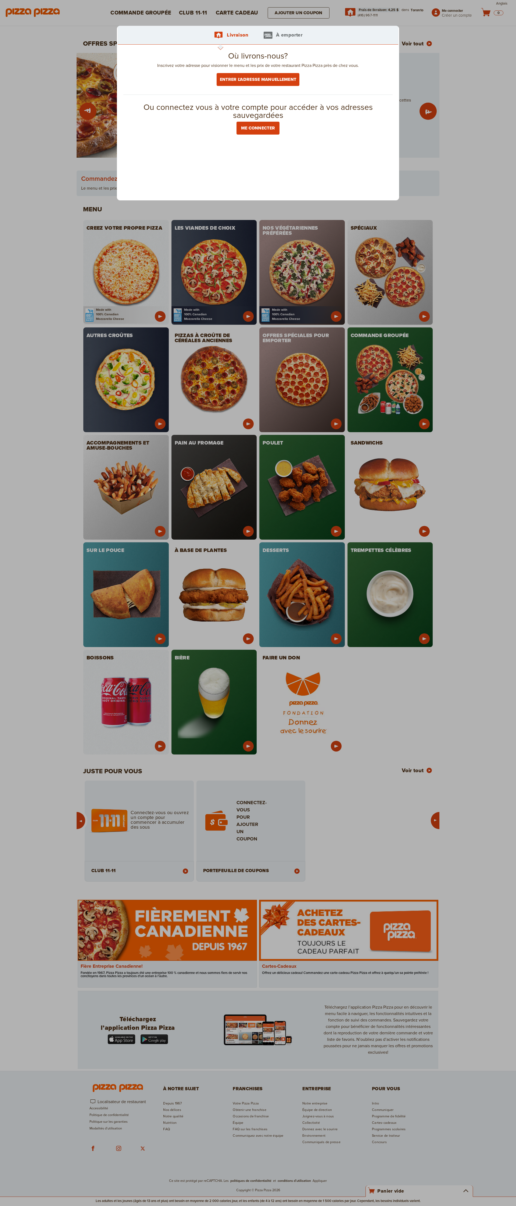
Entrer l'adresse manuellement (258, 79)
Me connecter (258, 128)
